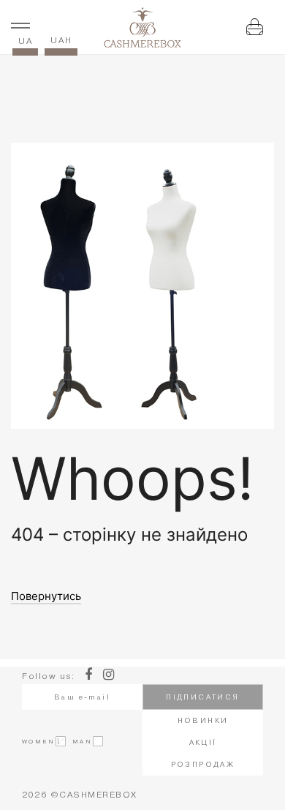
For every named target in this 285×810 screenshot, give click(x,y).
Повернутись (46, 596)
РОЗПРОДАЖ (203, 764)
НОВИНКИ (203, 720)
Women (38, 741)
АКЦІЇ (203, 742)
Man (79, 741)
